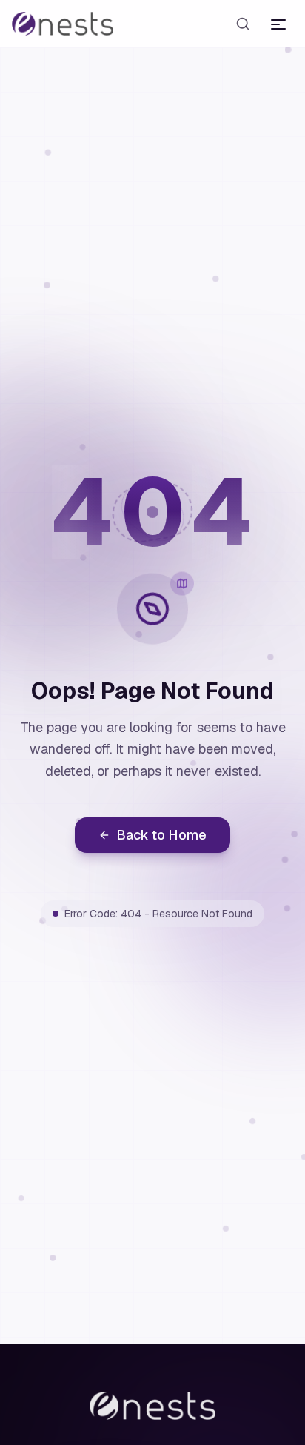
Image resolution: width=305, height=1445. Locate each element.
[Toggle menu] (278, 24)
